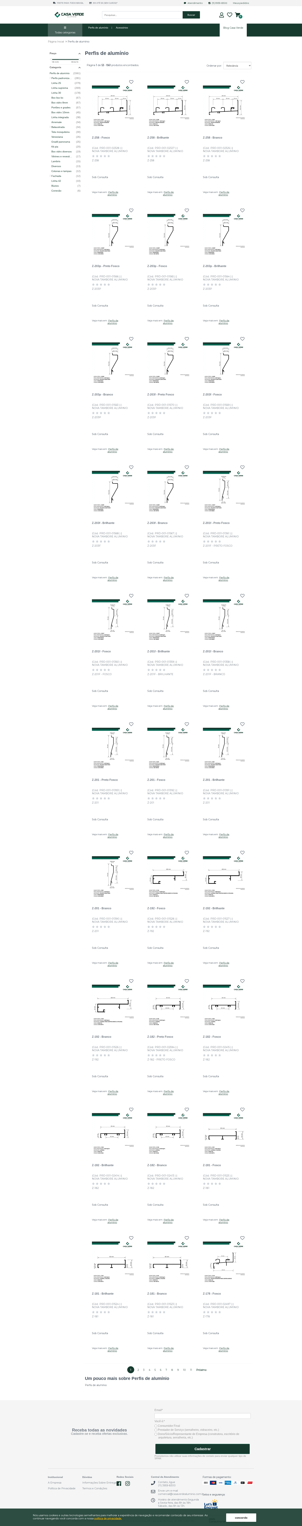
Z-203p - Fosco (157, 266)
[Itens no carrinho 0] (237, 15)
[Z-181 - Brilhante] (113, 1259)
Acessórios (122, 27)
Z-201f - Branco (213, 651)
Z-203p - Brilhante (214, 266)
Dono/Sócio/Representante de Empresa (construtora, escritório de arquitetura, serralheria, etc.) (198, 1436)
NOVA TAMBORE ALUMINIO (110, 151)
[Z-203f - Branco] (168, 489)
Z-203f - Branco (157, 522)
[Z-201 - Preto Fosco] (113, 745)
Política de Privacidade (62, 1488)
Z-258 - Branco (212, 137)
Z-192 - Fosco (156, 908)
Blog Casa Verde (233, 27)
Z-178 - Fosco (212, 1293)
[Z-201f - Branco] (224, 617)
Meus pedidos (241, 3)
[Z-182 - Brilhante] (113, 1131)
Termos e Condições (94, 1488)
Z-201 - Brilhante (214, 779)
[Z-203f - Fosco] (224, 360)
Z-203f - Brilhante (103, 522)
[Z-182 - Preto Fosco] (168, 1002)
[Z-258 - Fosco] (113, 103)
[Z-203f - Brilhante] (113, 489)
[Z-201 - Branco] (113, 874)
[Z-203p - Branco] (113, 360)
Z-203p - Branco (102, 394)
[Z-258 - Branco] (224, 103)
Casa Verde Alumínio (69, 15)
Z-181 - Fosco (212, 1165)
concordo (241, 1517)
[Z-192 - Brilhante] (224, 874)
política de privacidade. (108, 1518)
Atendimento (195, 3)
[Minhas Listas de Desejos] (229, 15)
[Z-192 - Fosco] (168, 874)
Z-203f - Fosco (212, 394)
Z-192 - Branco (101, 1036)
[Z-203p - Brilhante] (224, 232)
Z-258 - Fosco (101, 137)
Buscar (191, 14)
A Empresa (54, 1482)
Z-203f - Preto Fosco (160, 394)
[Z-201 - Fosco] (168, 745)
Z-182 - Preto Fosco (160, 1036)
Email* (158, 1410)
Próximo (201, 1370)
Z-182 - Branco (157, 1165)
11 (191, 1370)
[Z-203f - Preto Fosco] (168, 360)
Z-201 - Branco (101, 908)
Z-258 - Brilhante (158, 137)
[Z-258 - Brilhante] (168, 103)
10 (184, 1370)
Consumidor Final (168, 1425)
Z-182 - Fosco (212, 1036)
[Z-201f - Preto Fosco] (224, 489)
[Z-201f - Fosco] (113, 617)
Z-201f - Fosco (101, 651)
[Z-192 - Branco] (113, 1002)
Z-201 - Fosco (156, 779)
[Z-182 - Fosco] (224, 1002)
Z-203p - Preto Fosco (106, 266)
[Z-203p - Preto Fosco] (113, 232)
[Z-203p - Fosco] (168, 232)
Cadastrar (203, 1449)
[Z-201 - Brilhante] (224, 745)
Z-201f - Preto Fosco (216, 522)
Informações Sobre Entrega (99, 1482)
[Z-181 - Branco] (168, 1259)
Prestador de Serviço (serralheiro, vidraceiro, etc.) (188, 1429)
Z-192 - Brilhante (214, 908)
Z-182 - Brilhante (103, 1165)
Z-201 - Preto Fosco (105, 779)
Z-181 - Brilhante (103, 1293)
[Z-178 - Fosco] (224, 1259)
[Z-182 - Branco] (168, 1131)
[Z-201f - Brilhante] (168, 617)
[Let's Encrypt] (211, 1504)
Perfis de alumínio (98, 27)
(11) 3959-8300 (219, 3)
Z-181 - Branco (157, 1293)
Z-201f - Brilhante (158, 651)
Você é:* (159, 1421)
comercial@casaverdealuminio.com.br (181, 1494)
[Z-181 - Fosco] (224, 1131)
